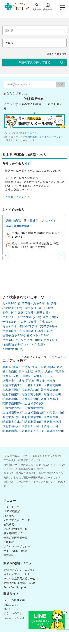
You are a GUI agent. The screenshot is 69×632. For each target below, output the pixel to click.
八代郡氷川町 (55, 412)
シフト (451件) (35, 344)
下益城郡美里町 (12, 385)
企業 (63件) (50, 317)
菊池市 (37, 376)
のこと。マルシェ (14, 617)
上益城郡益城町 (34, 408)
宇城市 (20, 380)
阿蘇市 (30, 380)
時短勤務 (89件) (13, 344)
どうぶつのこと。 (14, 613)
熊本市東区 (39, 366)
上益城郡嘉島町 (12, 408)
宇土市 (48, 376)
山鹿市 (27, 376)
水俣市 (6, 376)
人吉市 (49, 371)
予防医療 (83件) (13, 349)
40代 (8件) (9, 312)
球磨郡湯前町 (33, 421)
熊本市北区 (26, 371)
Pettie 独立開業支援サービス (20, 578)
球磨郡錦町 (51, 417)
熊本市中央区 (21, 366)
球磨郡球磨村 (11, 430)
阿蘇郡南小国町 (32, 394)
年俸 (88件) (10, 330)
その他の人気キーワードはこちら (42, 357)
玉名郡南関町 (52, 385)
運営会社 (8, 555)
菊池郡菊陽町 (11, 394)
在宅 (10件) (46, 321)
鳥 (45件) (39, 303)
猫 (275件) (25, 303)
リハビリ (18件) (31, 339)
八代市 (39, 371)
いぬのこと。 (11, 604)
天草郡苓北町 (55, 430)
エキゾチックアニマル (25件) (21, 317)
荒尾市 (59, 371)
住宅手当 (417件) (13, 335)
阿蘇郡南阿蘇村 (12, 403)
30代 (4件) (46, 308)
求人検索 (36, 9)
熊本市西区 (55, 366)
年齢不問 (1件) (29, 326)
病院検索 (47, 9)
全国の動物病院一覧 (15, 528)
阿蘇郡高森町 (30, 398)
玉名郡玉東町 (33, 385)
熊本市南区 (9, 371)
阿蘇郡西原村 (49, 398)
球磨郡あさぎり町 (33, 430)
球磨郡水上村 (52, 421)
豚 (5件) (52, 303)
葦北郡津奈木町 (32, 417)
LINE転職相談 (11, 511)
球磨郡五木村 (30, 426)
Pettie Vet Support (14, 587)
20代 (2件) (31, 308)
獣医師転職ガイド (14, 533)
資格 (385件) (29, 321)
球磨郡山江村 (49, 426)
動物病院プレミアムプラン (19, 569)
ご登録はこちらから (17, 197)
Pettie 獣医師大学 (14, 600)
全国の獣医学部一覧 (15, 537)
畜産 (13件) (10, 326)
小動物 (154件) (12, 308)
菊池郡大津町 (49, 389)
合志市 (51, 380)
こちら (31, 133)
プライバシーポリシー (51, 137)
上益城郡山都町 (34, 412)
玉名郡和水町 (30, 389)
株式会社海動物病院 (41, 225)
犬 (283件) (9, 303)
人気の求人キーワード (16, 520)
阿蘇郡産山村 (11, 398)
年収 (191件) (10, 321)
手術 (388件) (10, 339)
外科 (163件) (46, 330)
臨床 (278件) (26, 312)
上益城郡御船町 (34, 403)
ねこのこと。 (11, 608)
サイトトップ (11, 507)
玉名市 (17, 376)
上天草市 (8, 380)
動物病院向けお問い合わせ (19, 582)
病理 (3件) (43, 312)
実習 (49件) (51, 339)
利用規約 (32, 137)
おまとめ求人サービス (16, 574)
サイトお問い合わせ (15, 550)
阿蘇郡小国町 (52, 394)
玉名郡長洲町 (11, 389)
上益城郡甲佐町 (12, 412)
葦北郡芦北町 (11, 417)
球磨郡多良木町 (12, 421)
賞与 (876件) (48, 326)
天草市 (40, 380)
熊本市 (6, 366)
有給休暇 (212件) (38, 335)
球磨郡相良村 (11, 426)
